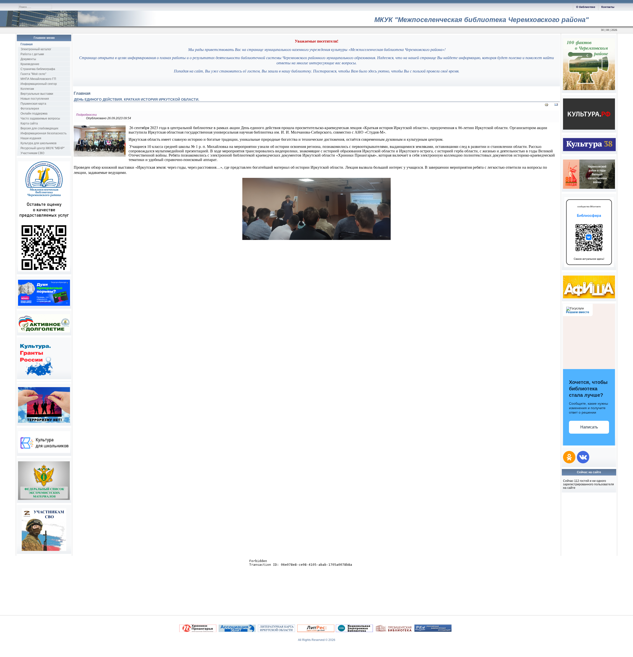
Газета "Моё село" (33, 74)
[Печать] (546, 105)
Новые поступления (35, 98)
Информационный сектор (39, 84)
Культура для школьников (38, 143)
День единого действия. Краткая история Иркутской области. (136, 99)
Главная (27, 44)
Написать (589, 427)
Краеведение (30, 64)
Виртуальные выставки (37, 93)
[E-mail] (556, 105)
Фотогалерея (30, 108)
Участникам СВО (32, 153)
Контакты (607, 6)
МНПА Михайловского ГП (38, 79)
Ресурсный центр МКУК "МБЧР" (43, 148)
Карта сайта (29, 123)
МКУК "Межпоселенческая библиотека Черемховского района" (481, 19)
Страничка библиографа (38, 69)
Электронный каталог (36, 49)
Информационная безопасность (44, 133)
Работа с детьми (32, 54)
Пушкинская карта (33, 103)
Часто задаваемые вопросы (40, 118)
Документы (28, 59)
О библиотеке (585, 6)
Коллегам (27, 89)
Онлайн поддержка (34, 113)
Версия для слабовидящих (39, 128)
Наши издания (31, 138)
